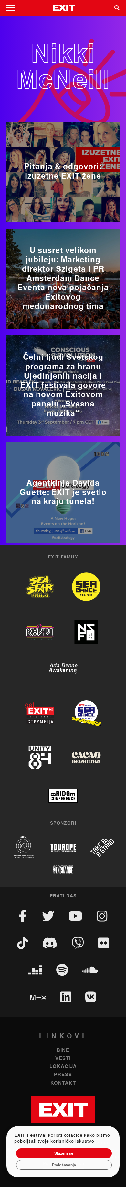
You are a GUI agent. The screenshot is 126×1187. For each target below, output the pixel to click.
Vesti (63, 1058)
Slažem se (63, 1153)
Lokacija (63, 1066)
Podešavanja (64, 1165)
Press (63, 1074)
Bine (63, 1050)
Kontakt (63, 1083)
